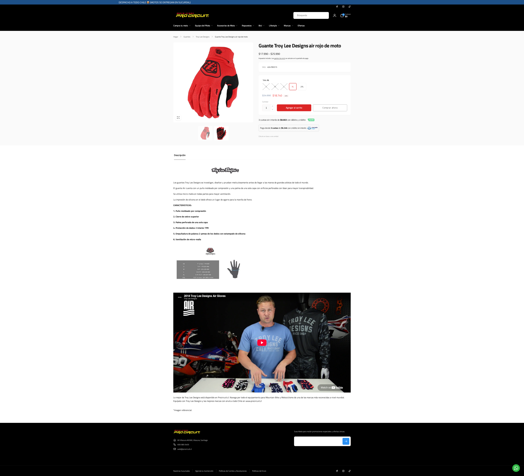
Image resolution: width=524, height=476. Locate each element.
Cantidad (265, 102)
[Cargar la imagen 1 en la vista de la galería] (205, 133)
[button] (345, 15)
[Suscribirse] (346, 441)
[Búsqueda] (324, 15)
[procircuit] (187, 433)
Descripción (180, 155)
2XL (302, 86)
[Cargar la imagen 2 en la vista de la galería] (221, 133)
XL (293, 86)
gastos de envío (279, 58)
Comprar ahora (329, 107)
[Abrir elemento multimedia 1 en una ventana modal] (213, 82)
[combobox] (311, 15)
